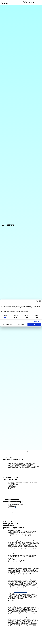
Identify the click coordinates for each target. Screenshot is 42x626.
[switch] (15, 317)
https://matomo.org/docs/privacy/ (20, 592)
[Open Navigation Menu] (39, 2)
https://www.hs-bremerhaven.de (18, 489)
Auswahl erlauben (21, 324)
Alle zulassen (34, 324)
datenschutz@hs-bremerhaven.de (15, 507)
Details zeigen (36, 321)
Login (24, 2)
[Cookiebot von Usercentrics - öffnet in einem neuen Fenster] (36, 301)
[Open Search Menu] (36, 2)
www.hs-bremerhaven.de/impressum (22, 512)
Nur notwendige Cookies (7, 324)
